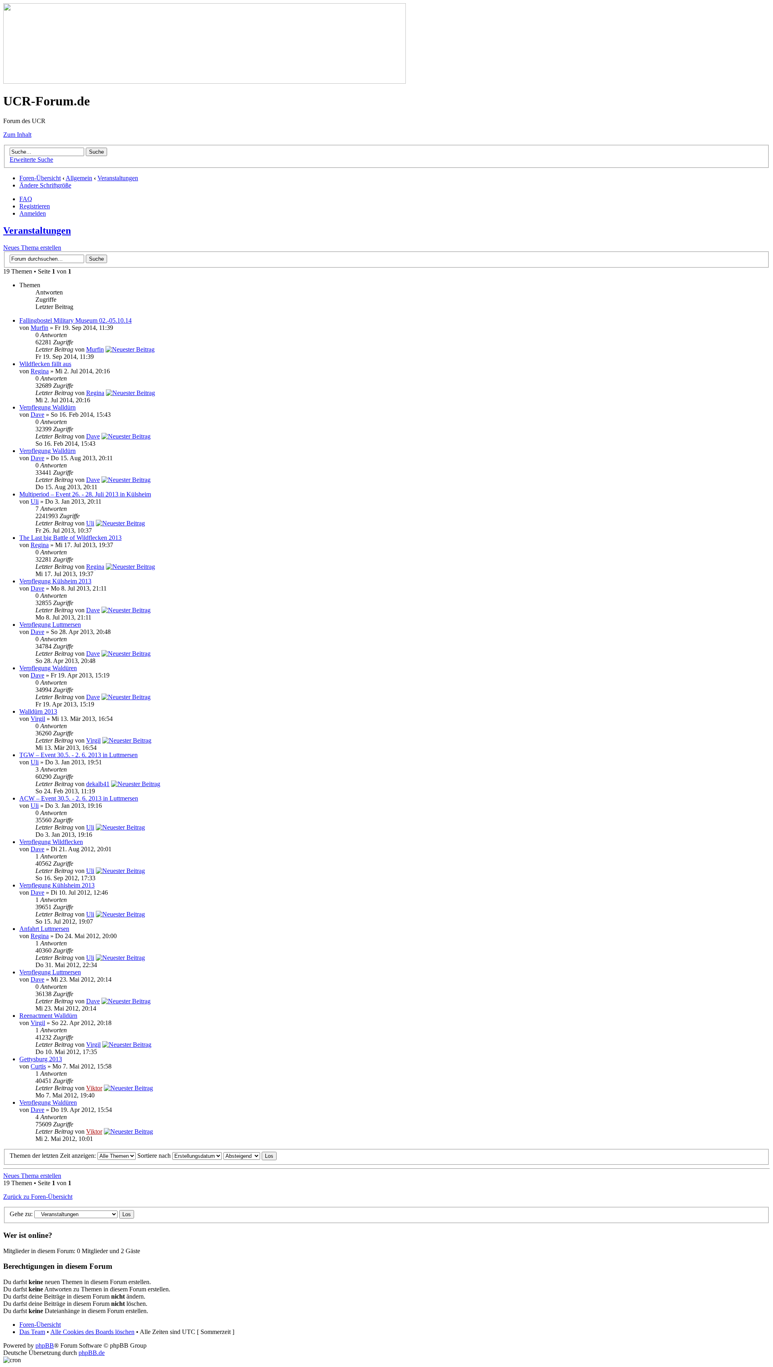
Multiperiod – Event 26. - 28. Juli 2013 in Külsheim (85, 494)
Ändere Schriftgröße (45, 185)
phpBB (44, 1345)
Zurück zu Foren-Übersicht (37, 1196)
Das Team (32, 1331)
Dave (37, 414)
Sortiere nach (154, 1155)
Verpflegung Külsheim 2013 (55, 581)
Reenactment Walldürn (48, 1015)
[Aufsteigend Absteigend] (250, 1155)
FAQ (25, 199)
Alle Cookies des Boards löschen (92, 1331)
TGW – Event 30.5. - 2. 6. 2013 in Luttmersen (78, 754)
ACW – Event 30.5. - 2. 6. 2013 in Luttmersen (78, 798)
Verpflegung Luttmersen (50, 624)
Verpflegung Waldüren (48, 668)
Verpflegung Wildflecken (51, 841)
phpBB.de (92, 1352)
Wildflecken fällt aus (45, 363)
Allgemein (79, 178)
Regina (40, 371)
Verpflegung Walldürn (47, 407)
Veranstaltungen (117, 178)
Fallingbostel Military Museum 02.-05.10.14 (75, 320)
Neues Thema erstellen (32, 247)
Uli (35, 501)
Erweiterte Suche (31, 159)
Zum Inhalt (17, 134)
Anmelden (32, 213)
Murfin (39, 327)
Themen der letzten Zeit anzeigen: (53, 1155)
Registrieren (34, 206)
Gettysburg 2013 (40, 1059)
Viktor (94, 1088)
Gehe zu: (21, 1214)
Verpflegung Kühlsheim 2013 (57, 885)
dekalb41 (98, 783)
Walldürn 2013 (38, 711)
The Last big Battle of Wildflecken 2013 (70, 537)
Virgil (38, 718)
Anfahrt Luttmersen (44, 928)
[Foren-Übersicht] (204, 81)
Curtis (38, 1066)
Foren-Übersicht (40, 178)
